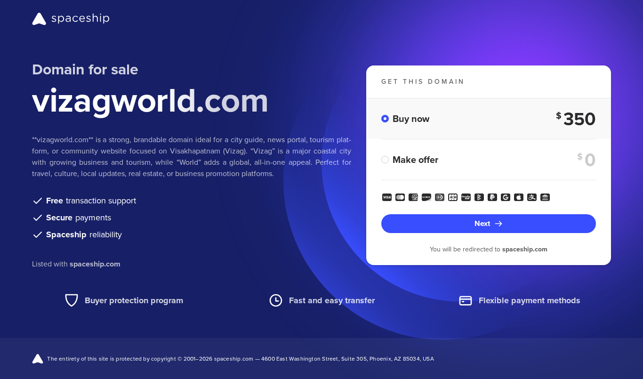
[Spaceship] (71, 18)
